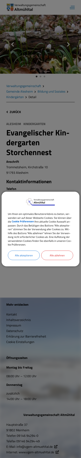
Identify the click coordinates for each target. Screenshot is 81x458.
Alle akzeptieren (24, 255)
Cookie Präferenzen (23, 221)
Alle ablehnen (57, 255)
